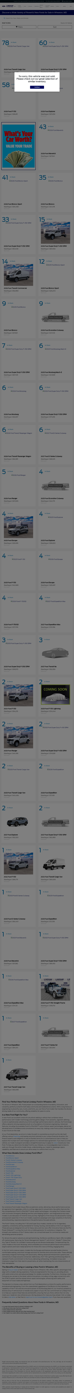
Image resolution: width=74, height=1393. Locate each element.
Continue (37, 87)
